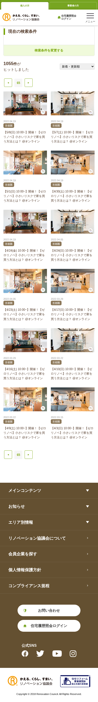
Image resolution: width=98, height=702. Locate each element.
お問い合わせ (49, 610)
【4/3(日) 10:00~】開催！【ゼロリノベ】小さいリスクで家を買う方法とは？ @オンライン (72, 433)
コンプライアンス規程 (28, 585)
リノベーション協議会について (37, 538)
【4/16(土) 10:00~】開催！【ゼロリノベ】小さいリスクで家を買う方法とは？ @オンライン (24, 373)
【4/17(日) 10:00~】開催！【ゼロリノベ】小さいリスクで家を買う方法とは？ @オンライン (71, 314)
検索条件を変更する (49, 50)
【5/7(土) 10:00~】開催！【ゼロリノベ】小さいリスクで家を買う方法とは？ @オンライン (72, 137)
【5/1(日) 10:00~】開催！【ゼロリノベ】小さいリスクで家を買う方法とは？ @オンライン (24, 196)
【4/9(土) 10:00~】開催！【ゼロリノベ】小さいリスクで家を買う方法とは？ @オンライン (24, 433)
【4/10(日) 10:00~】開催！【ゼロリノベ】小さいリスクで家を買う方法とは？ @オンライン (71, 373)
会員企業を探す (22, 553)
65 (18, 83)
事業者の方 (73, 5)
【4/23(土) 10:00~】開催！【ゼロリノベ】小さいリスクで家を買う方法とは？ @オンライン (24, 314)
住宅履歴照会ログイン (68, 17)
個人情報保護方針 (24, 569)
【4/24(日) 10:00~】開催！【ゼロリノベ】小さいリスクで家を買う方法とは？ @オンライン (71, 255)
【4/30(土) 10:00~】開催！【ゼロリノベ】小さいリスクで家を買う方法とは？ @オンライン (71, 196)
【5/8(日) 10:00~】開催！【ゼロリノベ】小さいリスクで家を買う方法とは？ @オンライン (24, 137)
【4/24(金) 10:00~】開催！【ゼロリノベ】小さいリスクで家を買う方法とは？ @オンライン (24, 255)
